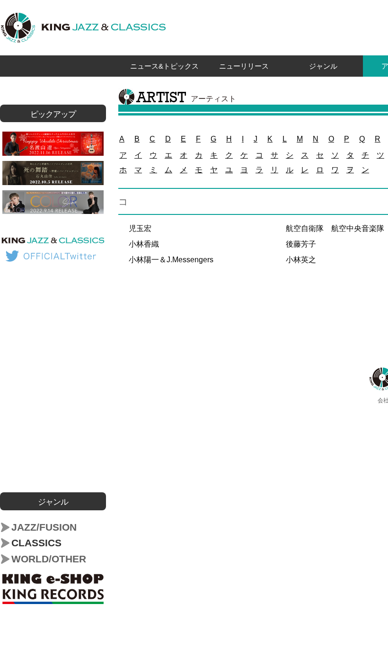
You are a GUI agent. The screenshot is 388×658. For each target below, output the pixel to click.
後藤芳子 (301, 244)
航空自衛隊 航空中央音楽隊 (335, 228)
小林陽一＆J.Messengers (171, 260)
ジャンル (323, 66)
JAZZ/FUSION (44, 527)
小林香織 (144, 244)
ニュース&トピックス (164, 66)
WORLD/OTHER (48, 558)
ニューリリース (244, 66)
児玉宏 (140, 228)
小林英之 (301, 260)
